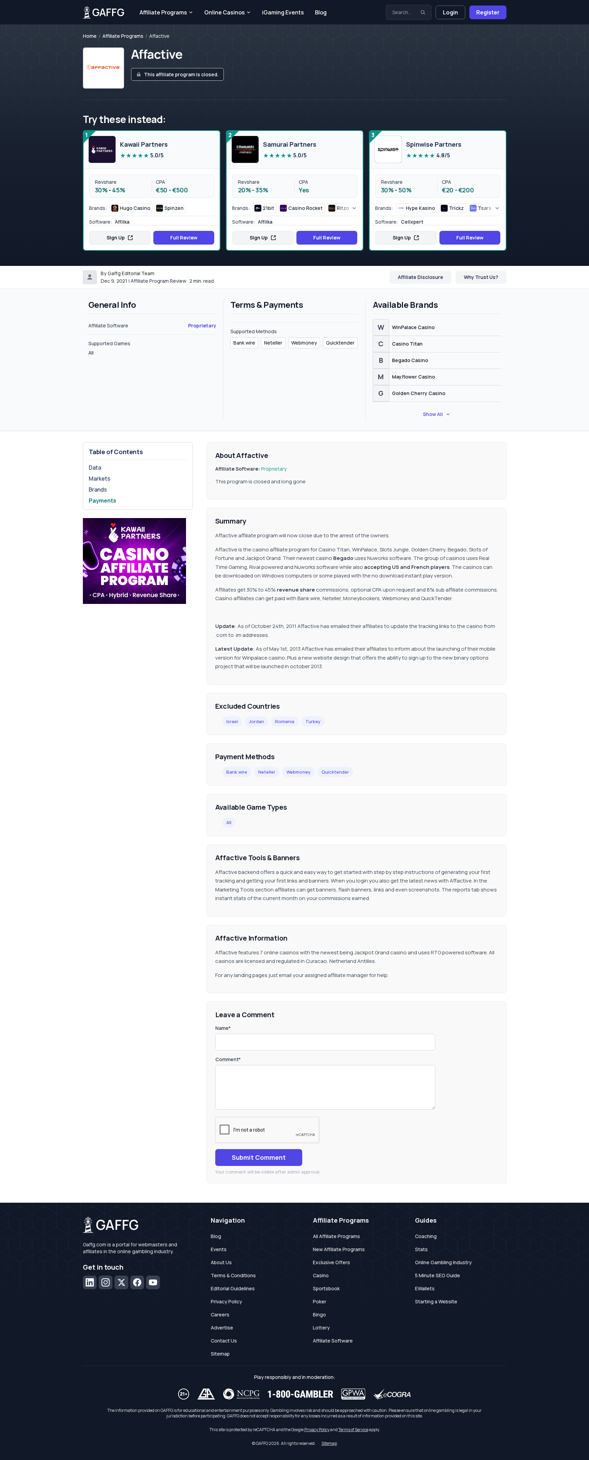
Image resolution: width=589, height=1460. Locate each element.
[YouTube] (153, 1282)
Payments (102, 500)
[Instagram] (105, 1282)
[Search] (423, 12)
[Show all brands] (346, 208)
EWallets (425, 1288)
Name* (223, 1028)
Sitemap (220, 1353)
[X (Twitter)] (121, 1282)
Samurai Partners (289, 144)
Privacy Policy (226, 1301)
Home (90, 36)
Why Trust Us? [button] (481, 277)
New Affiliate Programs (339, 1249)
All (228, 822)
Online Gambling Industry (443, 1262)
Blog (321, 12)
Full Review (183, 237)
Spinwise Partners (433, 144)
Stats (421, 1249)
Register (488, 12)
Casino (321, 1275)
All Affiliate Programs (336, 1236)
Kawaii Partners (144, 144)
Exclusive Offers (331, 1262)
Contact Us (224, 1340)
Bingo (319, 1314)
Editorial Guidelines (233, 1288)
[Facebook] (137, 1282)
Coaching (426, 1236)
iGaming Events (283, 12)
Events (219, 1249)
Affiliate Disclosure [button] (420, 277)
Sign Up (116, 237)
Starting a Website (436, 1301)
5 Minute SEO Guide (437, 1275)
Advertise (222, 1327)
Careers (220, 1314)
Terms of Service (353, 1430)
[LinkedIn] (90, 1282)
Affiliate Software (333, 1340)
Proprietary (202, 325)
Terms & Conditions (233, 1275)
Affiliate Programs (163, 12)
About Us (221, 1262)
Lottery (321, 1327)
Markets (99, 478)
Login (450, 12)
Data (95, 467)
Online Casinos (224, 12)
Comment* (228, 1059)
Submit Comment (259, 1157)
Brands (98, 489)
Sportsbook (326, 1288)
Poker (319, 1301)
